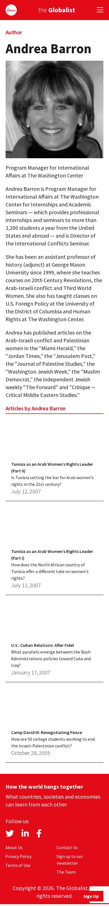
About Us (14, 847)
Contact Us (67, 847)
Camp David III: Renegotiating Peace (46, 732)
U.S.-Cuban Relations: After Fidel (42, 645)
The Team (66, 872)
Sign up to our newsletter (69, 860)
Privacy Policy (18, 856)
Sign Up (91, 896)
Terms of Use (17, 865)
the (56, 10)
